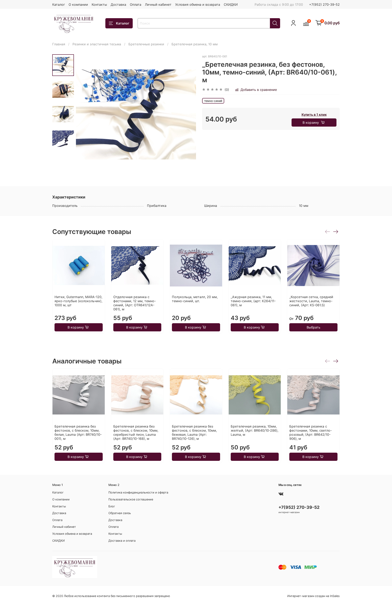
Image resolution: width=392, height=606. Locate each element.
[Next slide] (188, 114)
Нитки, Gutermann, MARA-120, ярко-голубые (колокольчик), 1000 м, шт (78, 301)
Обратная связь (119, 513)
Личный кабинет (158, 4)
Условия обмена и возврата (197, 4)
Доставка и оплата (122, 540)
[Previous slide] (84, 114)
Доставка (118, 4)
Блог (111, 506)
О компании (78, 4)
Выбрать (313, 327)
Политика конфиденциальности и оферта (138, 492)
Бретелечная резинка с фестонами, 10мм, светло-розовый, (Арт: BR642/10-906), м (310, 432)
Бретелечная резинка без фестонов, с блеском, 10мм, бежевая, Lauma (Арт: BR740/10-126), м (194, 432)
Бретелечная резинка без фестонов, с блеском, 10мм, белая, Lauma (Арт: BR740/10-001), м (78, 432)
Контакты (99, 4)
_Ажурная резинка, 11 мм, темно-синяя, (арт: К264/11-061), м (253, 301)
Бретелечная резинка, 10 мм (195, 44)
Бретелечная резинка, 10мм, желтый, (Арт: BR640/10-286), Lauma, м (254, 430)
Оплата (135, 4)
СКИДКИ (231, 4)
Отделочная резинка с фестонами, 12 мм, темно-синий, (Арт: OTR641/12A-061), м (134, 303)
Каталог (58, 4)
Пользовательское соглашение (130, 499)
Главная (58, 44)
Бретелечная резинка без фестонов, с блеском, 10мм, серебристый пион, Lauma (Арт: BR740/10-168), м (135, 432)
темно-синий (213, 100)
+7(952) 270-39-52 (324, 4)
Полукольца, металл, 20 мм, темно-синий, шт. (195, 299)
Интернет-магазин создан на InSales (313, 596)
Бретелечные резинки (146, 44)
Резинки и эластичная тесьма (96, 44)
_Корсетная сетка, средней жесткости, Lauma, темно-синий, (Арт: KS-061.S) (311, 301)
